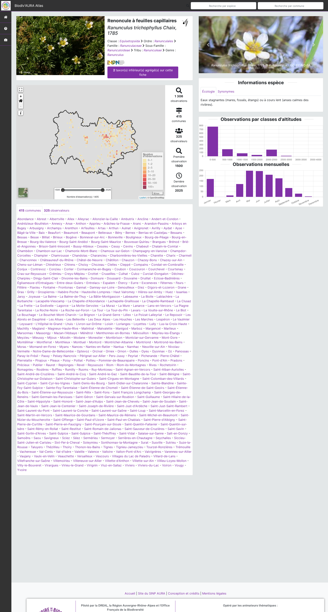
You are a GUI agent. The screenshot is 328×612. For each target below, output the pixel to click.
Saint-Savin (176, 429)
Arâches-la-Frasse (117, 223)
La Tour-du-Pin (117, 310)
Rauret (50, 365)
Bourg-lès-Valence (43, 242)
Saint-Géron (84, 397)
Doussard (114, 278)
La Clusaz (184, 301)
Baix (42, 233)
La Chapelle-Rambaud (158, 301)
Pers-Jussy (117, 356)
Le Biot (181, 310)
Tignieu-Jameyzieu (129, 447)
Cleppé (125, 264)
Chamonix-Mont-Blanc (81, 251)
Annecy (57, 223)
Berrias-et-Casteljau (153, 233)
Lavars (135, 310)
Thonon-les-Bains (87, 447)
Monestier (95, 337)
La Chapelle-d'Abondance (86, 301)
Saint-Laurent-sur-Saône (109, 410)
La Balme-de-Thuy (73, 296)
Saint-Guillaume (148, 397)
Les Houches (123, 319)
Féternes (166, 283)
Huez (169, 292)
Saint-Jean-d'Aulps (89, 401)
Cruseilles (108, 274)
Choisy (83, 264)
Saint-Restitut (71, 429)
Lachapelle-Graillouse (123, 301)
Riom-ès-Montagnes (131, 365)
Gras (20, 292)
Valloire (107, 451)
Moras (21, 347)
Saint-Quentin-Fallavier (141, 424)
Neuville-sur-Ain (153, 347)
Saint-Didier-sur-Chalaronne (128, 383)
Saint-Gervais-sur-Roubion (115, 397)
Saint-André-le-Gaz (103, 374)
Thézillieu (52, 447)
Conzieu (55, 269)
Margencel (153, 328)
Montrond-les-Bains (168, 342)
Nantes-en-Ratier (98, 347)
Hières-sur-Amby (150, 292)
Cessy (115, 246)
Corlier (69, 269)
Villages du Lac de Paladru (131, 456)
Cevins (128, 246)
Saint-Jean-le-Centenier (58, 406)
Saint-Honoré (63, 401)
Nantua (119, 347)
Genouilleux (126, 287)
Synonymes (226, 91)
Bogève (71, 237)
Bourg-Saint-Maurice (106, 242)
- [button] (21, 106)
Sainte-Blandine (162, 383)
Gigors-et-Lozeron (160, 287)
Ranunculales (164, 41)
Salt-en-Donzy (177, 433)
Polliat (78, 360)
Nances (77, 347)
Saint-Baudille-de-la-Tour (138, 374)
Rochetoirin (168, 365)
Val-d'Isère (63, 451)
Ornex (110, 351)
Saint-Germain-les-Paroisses (52, 397)
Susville (157, 442)
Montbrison (114, 337)
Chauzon (128, 260)
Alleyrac (83, 219)
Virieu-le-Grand (73, 465)
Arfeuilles (88, 228)
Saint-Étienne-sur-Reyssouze (52, 392)
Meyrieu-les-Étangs (166, 333)
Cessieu (102, 246)
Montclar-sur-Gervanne (141, 337)
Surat (144, 442)
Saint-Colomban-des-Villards (163, 379)
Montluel (79, 342)
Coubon (120, 269)
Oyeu (145, 351)
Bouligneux (134, 237)
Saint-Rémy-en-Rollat (42, 429)
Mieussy (38, 337)
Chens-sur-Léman (30, 264)
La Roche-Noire (46, 310)
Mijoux (52, 337)
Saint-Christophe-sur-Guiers (76, 379)
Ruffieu (57, 369)
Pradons (176, 360)
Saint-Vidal (127, 433)
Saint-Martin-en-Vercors (34, 415)
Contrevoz (38, 269)
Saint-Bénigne (169, 374)
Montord (95, 342)
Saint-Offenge (63, 420)
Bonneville (115, 237)
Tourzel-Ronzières (159, 447)
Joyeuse (34, 296)
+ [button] (21, 96)
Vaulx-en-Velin (44, 456)
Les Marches (144, 319)
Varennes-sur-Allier (178, 451)
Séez (76, 438)
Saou (37, 438)
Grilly (31, 292)
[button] (20, 101)
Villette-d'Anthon (117, 461)
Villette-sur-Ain (143, 461)
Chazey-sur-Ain (171, 260)
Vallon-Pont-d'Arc (128, 451)
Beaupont (88, 233)
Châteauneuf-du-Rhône (56, 260)
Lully (152, 324)
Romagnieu (25, 369)
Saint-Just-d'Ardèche (132, 406)
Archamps (54, 228)
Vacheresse (28, 451)
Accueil (130, 593)
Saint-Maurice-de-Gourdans (75, 415)
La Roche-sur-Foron (75, 310)
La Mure (124, 306)
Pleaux (55, 360)
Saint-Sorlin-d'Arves (31, 433)
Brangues (159, 242)
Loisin (109, 324)
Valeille (79, 451)
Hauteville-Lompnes (96, 292)
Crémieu (55, 274)
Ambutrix (127, 219)
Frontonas (65, 287)
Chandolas (79, 255)
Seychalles (163, 438)
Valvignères (153, 451)
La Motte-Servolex (85, 306)
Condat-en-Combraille (167, 264)
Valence (93, 451)
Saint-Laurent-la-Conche (70, 410)
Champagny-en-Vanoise (150, 251)
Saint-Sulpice (58, 433)
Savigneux (51, 438)
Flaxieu (35, 287)
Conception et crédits (184, 593)
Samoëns (23, 438)
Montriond (143, 342)
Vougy (179, 465)
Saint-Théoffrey (105, 433)
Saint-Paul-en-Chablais (123, 420)
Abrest (41, 219)
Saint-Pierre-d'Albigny (159, 420)
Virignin (92, 465)
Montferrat (44, 342)
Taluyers (37, 447)
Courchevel (156, 269)
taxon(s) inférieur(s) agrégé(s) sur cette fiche (143, 72)
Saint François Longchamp (132, 392)
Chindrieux (53, 264)
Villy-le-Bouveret (29, 465)
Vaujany (25, 456)
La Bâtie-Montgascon (104, 296)
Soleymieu (90, 442)
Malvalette (104, 328)
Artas (102, 228)
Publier (38, 365)
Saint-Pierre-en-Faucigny (63, 424)
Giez (141, 287)
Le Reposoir (173, 315)
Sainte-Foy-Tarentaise (61, 388)
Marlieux (170, 328)
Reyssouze (95, 365)
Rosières (42, 369)
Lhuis (69, 324)
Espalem (109, 283)
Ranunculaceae (131, 46)
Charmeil (185, 255)
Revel (80, 365)
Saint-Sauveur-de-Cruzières (144, 429)
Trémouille (183, 447)
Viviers (130, 465)
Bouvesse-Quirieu (136, 242)
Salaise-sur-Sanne (151, 433)
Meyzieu (23, 337)
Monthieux (62, 342)
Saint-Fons (102, 392)
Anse (69, 223)
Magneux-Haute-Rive (63, 328)
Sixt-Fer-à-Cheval (67, 442)
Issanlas (181, 292)
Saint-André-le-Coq (72, 374)
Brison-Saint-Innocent (54, 246)
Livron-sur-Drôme (89, 324)
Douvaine (130, 278)
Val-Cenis (46, 451)
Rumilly (70, 369)
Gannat (81, 287)
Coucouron (137, 269)
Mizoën (65, 337)
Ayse (178, 228)
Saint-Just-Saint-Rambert (169, 406)
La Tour (97, 310)
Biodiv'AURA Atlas (29, 6)
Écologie (208, 91)
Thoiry (67, 447)
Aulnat (126, 228)
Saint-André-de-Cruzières (35, 374)
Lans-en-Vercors (159, 306)
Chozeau (97, 264)
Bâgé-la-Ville (26, 233)
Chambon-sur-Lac (49, 251)
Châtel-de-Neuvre (89, 260)
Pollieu (90, 360)
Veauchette (66, 456)
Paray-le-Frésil (27, 356)
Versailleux (84, 456)
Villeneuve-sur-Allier (87, 461)
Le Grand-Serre (109, 315)
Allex (70, 219)
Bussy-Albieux (83, 246)
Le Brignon (87, 315)
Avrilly (156, 228)
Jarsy (21, 296)
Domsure (97, 278)
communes (30, 210)
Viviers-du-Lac (148, 465)
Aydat (168, 228)
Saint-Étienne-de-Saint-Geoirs (142, 388)
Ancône (142, 219)
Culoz (135, 274)
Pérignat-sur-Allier (93, 356)
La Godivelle (45, 306)
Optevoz (83, 351)
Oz (170, 351)
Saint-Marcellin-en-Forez (166, 410)
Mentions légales (214, 593)
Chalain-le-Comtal (165, 246)
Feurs (179, 283)
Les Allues (56, 319)
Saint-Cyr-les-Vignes (55, 383)
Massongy (43, 333)
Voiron (166, 465)
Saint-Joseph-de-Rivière (96, 406)
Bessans (176, 233)
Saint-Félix (83, 392)
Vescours (102, 456)
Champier (41, 255)
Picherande (149, 356)
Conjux (22, 269)
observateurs (56, 210)
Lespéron (163, 319)
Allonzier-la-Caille (105, 219)
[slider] (63, 190)
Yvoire (22, 470)
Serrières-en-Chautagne (135, 438)
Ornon (121, 351)
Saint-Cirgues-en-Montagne (119, 379)
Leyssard (26, 324)
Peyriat (133, 356)
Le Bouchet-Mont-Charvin (57, 315)
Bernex (130, 233)
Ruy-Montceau (101, 369)
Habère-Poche (68, 292)
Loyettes (140, 324)
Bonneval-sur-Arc (92, 237)
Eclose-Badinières (167, 278)
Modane (79, 337)
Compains (141, 264)
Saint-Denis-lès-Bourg (89, 383)
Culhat (123, 274)
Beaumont (71, 233)
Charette (157, 255)
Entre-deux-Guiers (70, 283)
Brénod (174, 242)
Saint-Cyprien (27, 383)
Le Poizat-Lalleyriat (148, 315)
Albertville (57, 219)
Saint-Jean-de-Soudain (159, 401)
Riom (110, 365)
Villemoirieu (61, 461)
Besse (34, 237)
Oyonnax (158, 351)
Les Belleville (75, 319)
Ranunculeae (153, 50)
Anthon (81, 223)
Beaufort (54, 233)
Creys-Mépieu (75, 274)
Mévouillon (141, 333)
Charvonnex (28, 260)
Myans (64, 347)
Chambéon (25, 251)
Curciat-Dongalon (155, 274)
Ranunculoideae (118, 50)
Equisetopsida (130, 41)
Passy (45, 356)
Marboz (136, 328)
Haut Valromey (124, 292)
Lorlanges (123, 324)
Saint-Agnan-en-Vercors (133, 369)
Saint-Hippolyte (39, 401)
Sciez (66, 438)
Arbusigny (36, 228)
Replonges (65, 365)
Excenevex (149, 283)
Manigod (122, 328)
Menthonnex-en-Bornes (113, 333)
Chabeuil (142, 246)
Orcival (97, 351)
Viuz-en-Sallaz (111, 465)
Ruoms (83, 369)
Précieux (23, 365)
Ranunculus (115, 55)
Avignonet (141, 228)
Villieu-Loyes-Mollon (171, 461)
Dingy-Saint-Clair (45, 278)
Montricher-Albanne (119, 342)
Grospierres (46, 292)
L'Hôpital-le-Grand (49, 324)
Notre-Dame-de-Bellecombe (53, 351)
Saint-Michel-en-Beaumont (158, 415)
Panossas (182, 351)
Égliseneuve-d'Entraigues (35, 283)
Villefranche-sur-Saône (33, 461)
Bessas (22, 237)
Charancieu (99, 255)
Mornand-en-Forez (42, 347)
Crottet (93, 274)
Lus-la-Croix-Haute (173, 324)
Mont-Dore (169, 337)
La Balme (50, 296)
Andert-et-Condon (164, 219)
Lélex (127, 315)
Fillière (22, 287)
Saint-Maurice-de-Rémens (117, 415)
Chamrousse (60, 255)
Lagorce (63, 306)
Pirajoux (41, 360)
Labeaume (130, 296)
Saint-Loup (138, 410)
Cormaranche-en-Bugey (94, 269)
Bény (118, 233)
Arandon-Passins (156, 223)
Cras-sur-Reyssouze (31, 274)
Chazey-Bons (147, 260)
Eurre (134, 283)
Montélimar (25, 342)
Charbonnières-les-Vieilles (128, 255)
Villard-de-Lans (164, 456)
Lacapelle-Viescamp (50, 301)
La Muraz (108, 306)
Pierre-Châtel (169, 356)
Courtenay (175, 269)
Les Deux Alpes (99, 319)
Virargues (51, 465)
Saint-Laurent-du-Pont (33, 410)
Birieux (58, 237)
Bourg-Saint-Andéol (73, 242)
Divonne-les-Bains (75, 278)
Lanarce (138, 306)
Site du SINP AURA (152, 593)
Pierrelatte (24, 360)
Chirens (69, 264)
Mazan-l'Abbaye (65, 333)
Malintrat (87, 328)
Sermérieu (90, 438)
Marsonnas (25, 333)
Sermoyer (108, 438)
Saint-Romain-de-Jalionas (102, 429)
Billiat (46, 237)
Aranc (137, 223)
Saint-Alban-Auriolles (168, 369)
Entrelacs (93, 283)
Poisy (67, 360)
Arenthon (71, 228)
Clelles (112, 264)
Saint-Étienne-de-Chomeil (99, 388)
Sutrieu (171, 442)
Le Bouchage (26, 315)
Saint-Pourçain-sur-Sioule (103, 424)
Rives (153, 365)
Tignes (108, 447)
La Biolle (147, 296)
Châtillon (112, 260)
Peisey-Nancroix (64, 356)
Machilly (23, 328)
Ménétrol (86, 333)
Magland (38, 328)
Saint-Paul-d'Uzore (90, 420)
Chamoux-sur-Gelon (115, 251)
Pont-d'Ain (159, 360)
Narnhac (133, 347)
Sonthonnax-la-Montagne (119, 442)
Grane (182, 287)
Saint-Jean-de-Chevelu (122, 401)
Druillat (145, 278)
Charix (171, 255)
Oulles (133, 351)
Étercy (123, 283)
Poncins (143, 360)
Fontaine (49, 287)
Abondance (25, 219)
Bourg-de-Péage (157, 237)
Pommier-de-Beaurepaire (117, 360)
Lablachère (164, 296)
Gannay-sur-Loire (102, 287)
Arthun (113, 228)
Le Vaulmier (181, 319)
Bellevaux (105, 233)
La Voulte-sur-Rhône (158, 310)
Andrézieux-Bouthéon (32, 223)
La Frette (26, 306)
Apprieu (94, 223)
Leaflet (143, 197)
